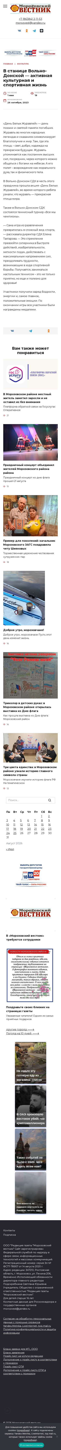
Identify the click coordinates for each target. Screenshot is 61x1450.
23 (49, 828)
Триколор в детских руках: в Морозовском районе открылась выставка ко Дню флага (27, 706)
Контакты (9, 1230)
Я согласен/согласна (31, 1445)
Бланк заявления (13, 1352)
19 (21, 828)
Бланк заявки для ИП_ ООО (20, 1349)
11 (14, 824)
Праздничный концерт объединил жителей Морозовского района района (28, 469)
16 (49, 824)
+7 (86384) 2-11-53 (30, 19)
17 (7, 828)
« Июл (10, 849)
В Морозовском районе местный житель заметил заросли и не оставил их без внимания (27, 398)
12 (21, 824)
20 (29, 828)
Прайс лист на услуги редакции (23, 1356)
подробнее (23, 1430)
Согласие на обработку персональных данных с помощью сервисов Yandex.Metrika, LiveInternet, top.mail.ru (27, 1322)
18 (14, 828)
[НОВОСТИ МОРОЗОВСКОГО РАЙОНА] (30, 1000)
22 (42, 828)
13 (28, 824)
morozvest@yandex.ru (30, 22)
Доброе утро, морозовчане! (23, 629)
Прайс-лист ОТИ (13, 1366)
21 (35, 828)
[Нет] (57, 1436)
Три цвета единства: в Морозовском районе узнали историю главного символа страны (30, 770)
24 (8, 833)
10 (7, 824)
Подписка (9, 1234)
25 (14, 833)
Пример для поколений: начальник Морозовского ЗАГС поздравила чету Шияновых (29, 544)
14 (35, 824)
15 (42, 824)
